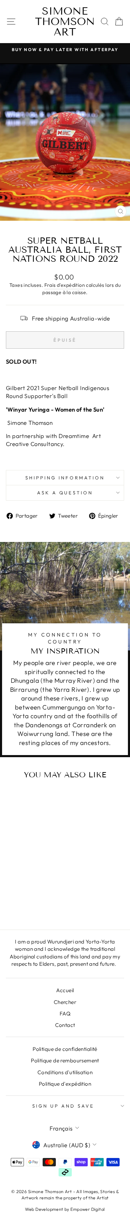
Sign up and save (63, 1106)
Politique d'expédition (65, 1083)
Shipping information (65, 477)
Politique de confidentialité (65, 1049)
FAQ (65, 1013)
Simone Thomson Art (65, 21)
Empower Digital (87, 1209)
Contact (65, 1025)
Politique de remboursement (65, 1060)
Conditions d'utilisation (65, 1072)
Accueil (65, 990)
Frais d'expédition (64, 285)
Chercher (65, 1002)
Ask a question (65, 492)
